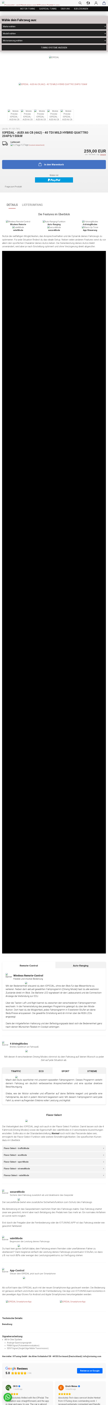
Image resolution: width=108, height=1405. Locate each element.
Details (12, 205)
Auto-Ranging (80, 965)
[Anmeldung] (96, 3)
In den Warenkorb (54, 164)
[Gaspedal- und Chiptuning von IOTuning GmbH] (32, 3)
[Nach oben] (100, 1400)
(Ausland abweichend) (36, 145)
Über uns (65, 9)
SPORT (65, 1071)
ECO (41, 1071)
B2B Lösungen (81, 9)
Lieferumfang (32, 205)
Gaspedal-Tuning (48, 9)
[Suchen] (80, 3)
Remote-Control (29, 965)
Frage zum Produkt (13, 187)
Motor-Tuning (27, 9)
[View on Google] (8, 1387)
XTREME (92, 1071)
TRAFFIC (16, 1071)
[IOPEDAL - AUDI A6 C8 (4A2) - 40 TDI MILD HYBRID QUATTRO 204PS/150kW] (53, 84)
